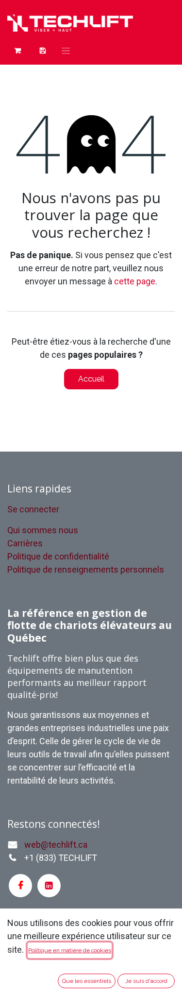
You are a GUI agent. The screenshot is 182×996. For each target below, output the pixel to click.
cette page (134, 281)
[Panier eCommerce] (17, 50)
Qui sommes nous (42, 530)
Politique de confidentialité (58, 556)
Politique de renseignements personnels (85, 569)
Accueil (91, 379)
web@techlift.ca (55, 844)
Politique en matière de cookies (69, 950)
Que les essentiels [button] (86, 981)
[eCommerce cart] (42, 50)
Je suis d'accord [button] (146, 981)
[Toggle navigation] (66, 50)
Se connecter (33, 509)
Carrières (25, 543)
